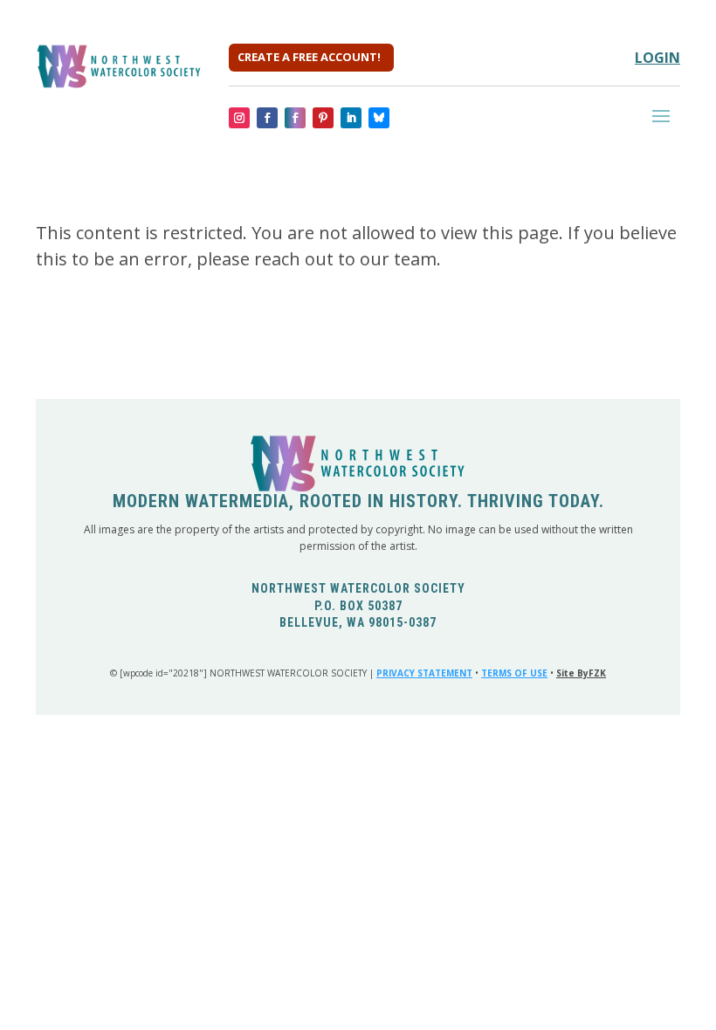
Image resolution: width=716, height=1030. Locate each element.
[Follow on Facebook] (267, 117)
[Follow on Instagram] (239, 117)
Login (657, 57)
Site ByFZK (581, 673)
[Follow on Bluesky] (378, 117)
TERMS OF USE (514, 673)
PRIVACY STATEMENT (424, 673)
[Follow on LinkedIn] (351, 117)
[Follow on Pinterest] (323, 117)
